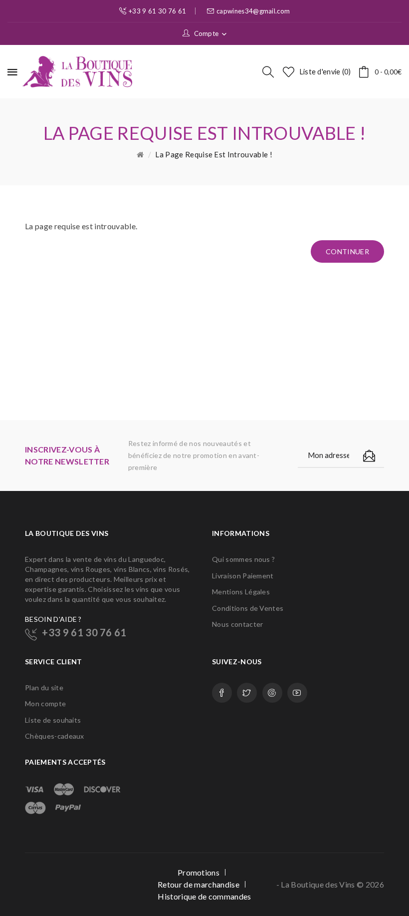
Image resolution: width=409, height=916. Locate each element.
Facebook (222, 693)
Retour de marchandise (198, 884)
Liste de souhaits (53, 720)
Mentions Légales (241, 591)
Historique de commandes (204, 896)
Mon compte (45, 703)
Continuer (347, 251)
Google (272, 693)
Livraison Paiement (243, 575)
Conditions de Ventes (247, 608)
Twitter (247, 693)
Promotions (198, 872)
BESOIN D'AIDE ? (53, 619)
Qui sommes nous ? (243, 559)
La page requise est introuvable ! (213, 154)
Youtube (297, 693)
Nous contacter (237, 624)
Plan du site (44, 687)
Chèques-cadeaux (54, 736)
